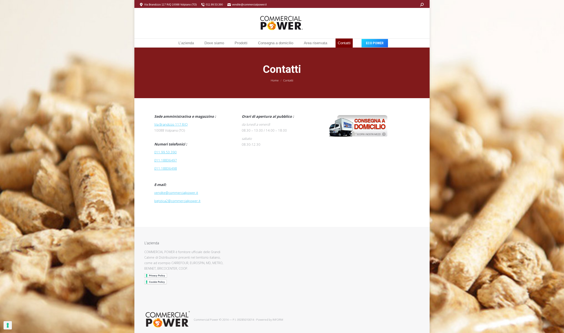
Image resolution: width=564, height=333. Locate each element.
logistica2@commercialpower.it (177, 201)
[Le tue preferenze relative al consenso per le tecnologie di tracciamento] (8, 325)
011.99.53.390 (214, 4)
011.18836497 (165, 160)
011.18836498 (165, 168)
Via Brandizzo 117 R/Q (171, 124)
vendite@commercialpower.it (249, 4)
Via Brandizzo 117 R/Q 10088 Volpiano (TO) (170, 4)
